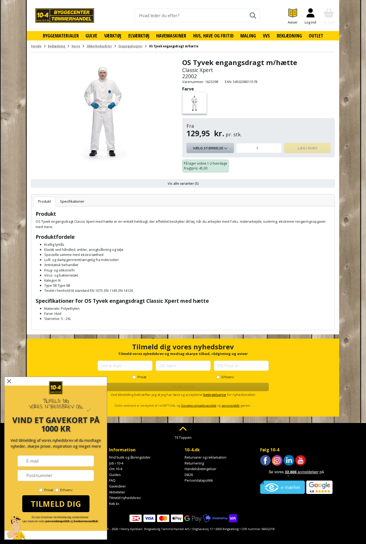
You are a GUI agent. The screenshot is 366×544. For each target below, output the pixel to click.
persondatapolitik (58, 521)
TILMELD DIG (56, 503)
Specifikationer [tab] (72, 201)
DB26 (189, 474)
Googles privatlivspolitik (198, 405)
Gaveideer (117, 486)
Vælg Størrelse (208, 148)
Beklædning (289, 35)
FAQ (112, 480)
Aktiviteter (117, 492)
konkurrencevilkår (86, 521)
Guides (115, 474)
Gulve (91, 35)
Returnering (194, 463)
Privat (141, 377)
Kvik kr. (114, 503)
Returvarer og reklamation (205, 457)
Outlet (316, 35)
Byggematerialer (61, 35)
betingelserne (214, 394)
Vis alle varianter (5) (183, 183)
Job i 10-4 (116, 463)
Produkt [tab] (44, 201)
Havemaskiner (171, 35)
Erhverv (228, 377)
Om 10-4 (115, 468)
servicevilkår (231, 405)
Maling (248, 35)
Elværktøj (139, 35)
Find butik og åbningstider (130, 457)
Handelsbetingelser (200, 468)
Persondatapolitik (199, 480)
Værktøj (112, 35)
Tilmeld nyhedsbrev (125, 497)
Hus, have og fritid (213, 35)
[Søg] (253, 15)
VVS (266, 35)
